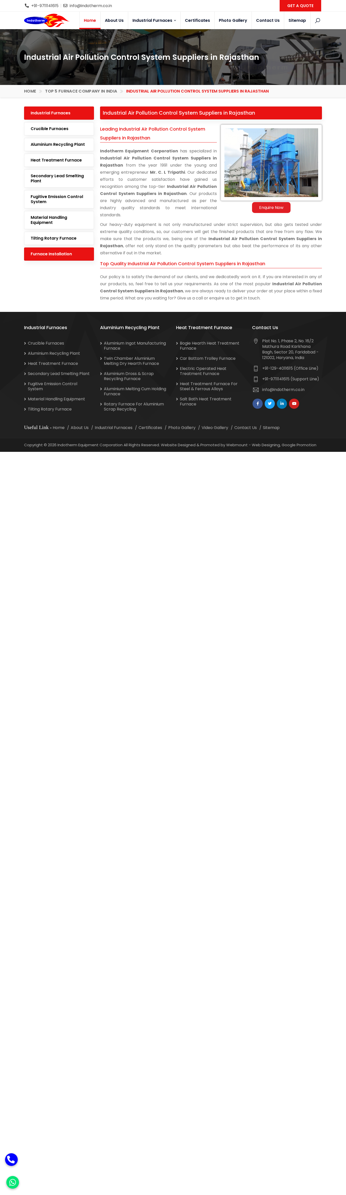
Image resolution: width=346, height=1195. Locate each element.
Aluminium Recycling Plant (58, 144)
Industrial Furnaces (152, 20)
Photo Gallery (233, 20)
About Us (114, 20)
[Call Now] (11, 1162)
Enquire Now (271, 207)
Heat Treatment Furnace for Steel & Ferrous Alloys (209, 386)
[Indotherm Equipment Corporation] (47, 20)
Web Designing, (266, 445)
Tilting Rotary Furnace (53, 238)
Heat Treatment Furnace (56, 160)
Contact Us (268, 20)
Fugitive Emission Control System (57, 199)
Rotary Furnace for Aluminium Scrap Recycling (134, 406)
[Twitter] (270, 404)
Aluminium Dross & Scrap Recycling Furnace (129, 376)
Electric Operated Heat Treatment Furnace (203, 371)
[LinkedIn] (282, 404)
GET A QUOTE (300, 5)
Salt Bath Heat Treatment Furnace (206, 401)
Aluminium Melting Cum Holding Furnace (135, 391)
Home (90, 20)
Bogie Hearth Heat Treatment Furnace (209, 345)
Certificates (197, 20)
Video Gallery (215, 428)
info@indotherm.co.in (91, 6)
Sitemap (297, 20)
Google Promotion (299, 445)
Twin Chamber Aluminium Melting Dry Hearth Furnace (131, 360)
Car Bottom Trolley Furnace (208, 358)
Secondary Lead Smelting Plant (57, 178)
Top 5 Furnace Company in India (81, 91)
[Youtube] (294, 404)
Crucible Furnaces (49, 129)
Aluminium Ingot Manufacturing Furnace (135, 345)
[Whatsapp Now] (12, 1182)
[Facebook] (258, 404)
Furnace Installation (51, 254)
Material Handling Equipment (49, 220)
